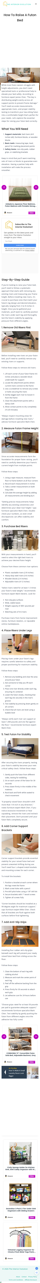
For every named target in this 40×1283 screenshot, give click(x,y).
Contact (24, 1277)
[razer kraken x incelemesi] (20, 1282)
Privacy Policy (32, 1277)
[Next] (36, 187)
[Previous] (4, 187)
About (18, 1277)
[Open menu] (36, 3)
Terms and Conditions (16, 1280)
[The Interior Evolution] (16, 4)
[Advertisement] (20, 46)
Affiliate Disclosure (31, 1280)
